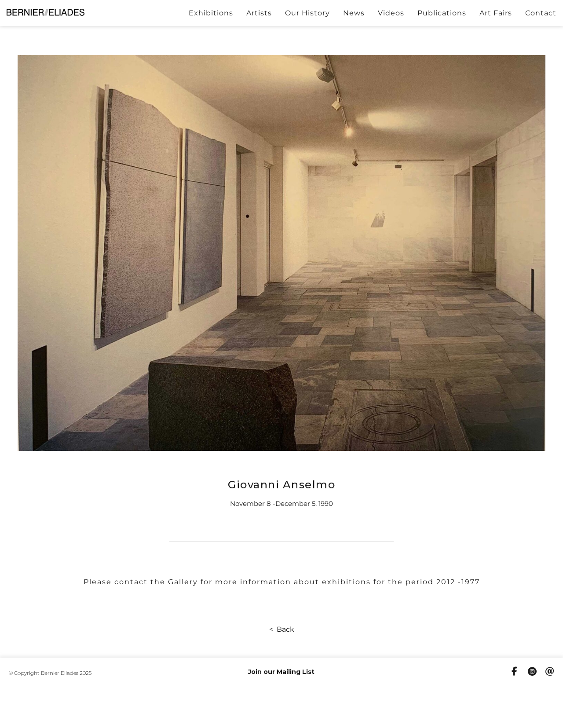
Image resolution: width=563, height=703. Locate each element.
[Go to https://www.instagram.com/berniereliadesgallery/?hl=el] (532, 672)
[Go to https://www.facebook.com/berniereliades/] (514, 672)
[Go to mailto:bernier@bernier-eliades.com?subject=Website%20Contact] (549, 672)
